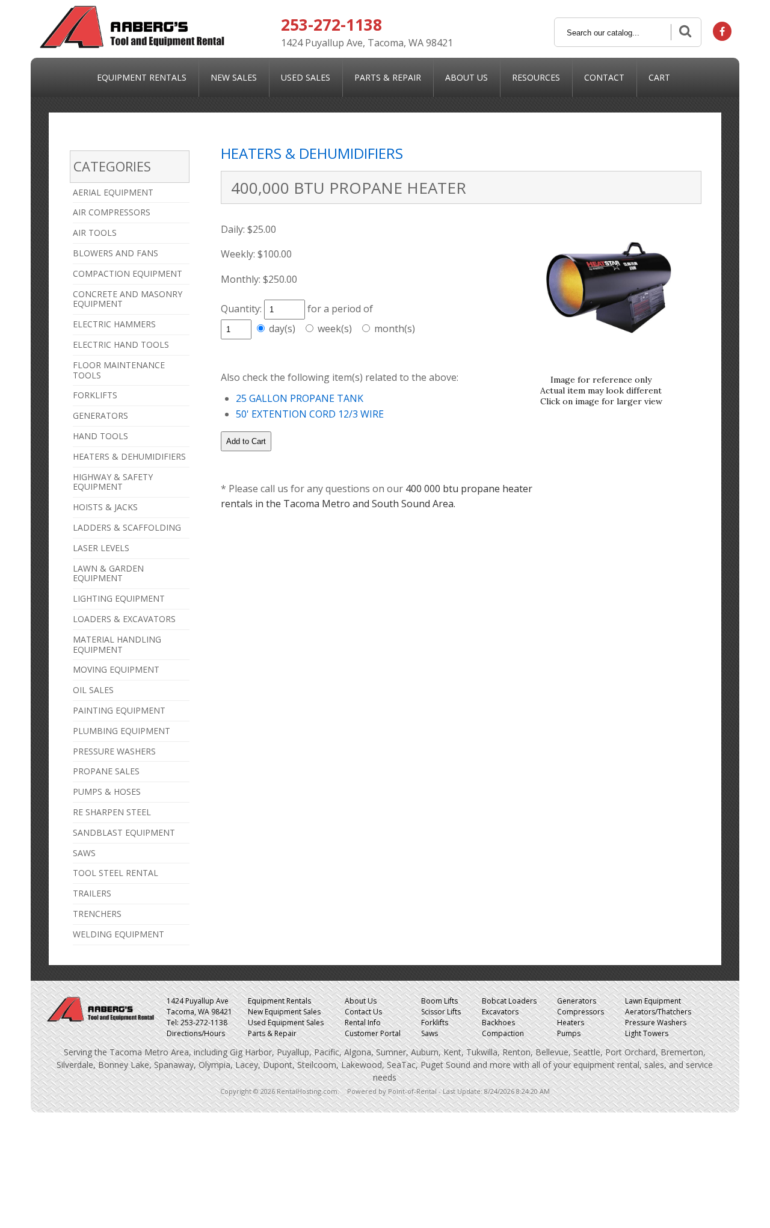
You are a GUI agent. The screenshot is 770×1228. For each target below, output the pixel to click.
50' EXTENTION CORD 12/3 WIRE (310, 414)
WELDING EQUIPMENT (118, 934)
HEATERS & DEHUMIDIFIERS (129, 456)
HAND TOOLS (100, 436)
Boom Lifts (439, 1001)
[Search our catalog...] (684, 32)
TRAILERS (92, 893)
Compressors (580, 1012)
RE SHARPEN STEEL (112, 812)
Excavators (500, 1012)
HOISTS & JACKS (105, 507)
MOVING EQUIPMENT (116, 669)
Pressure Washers (655, 1022)
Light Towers (646, 1033)
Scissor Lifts (441, 1012)
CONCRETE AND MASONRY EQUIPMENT (127, 299)
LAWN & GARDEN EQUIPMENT (108, 573)
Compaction (503, 1033)
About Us (466, 77)
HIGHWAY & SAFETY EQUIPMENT (113, 482)
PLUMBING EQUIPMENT (121, 730)
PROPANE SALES (106, 771)
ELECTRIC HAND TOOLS (121, 344)
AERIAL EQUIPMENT (113, 192)
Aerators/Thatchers (658, 1012)
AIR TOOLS (95, 232)
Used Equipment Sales (286, 1022)
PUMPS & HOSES (107, 791)
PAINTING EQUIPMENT (119, 710)
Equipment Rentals (141, 77)
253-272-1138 (331, 24)
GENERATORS (100, 415)
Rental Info (363, 1022)
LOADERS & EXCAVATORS (124, 619)
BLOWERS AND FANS (115, 253)
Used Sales (305, 77)
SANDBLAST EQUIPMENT (124, 832)
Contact (604, 77)
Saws (429, 1033)
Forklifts (434, 1022)
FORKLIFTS (95, 395)
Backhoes (498, 1022)
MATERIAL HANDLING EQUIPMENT (117, 644)
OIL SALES (93, 690)
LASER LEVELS (101, 548)
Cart (659, 77)
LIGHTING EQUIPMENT (119, 598)
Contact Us (363, 1012)
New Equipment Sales (284, 1012)
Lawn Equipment (653, 1001)
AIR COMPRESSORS (111, 212)
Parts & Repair (387, 77)
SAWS (84, 853)
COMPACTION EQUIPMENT (127, 273)
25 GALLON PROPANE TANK (299, 398)
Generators (576, 1001)
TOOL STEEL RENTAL (115, 872)
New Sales (234, 77)
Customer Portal (373, 1033)
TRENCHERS (97, 913)
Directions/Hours (196, 1033)
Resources (536, 77)
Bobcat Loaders (509, 1001)
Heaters (570, 1022)
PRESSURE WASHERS (114, 751)
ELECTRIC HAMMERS (114, 324)
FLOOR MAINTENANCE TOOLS (119, 370)
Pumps (569, 1033)
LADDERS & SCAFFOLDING (127, 527)
